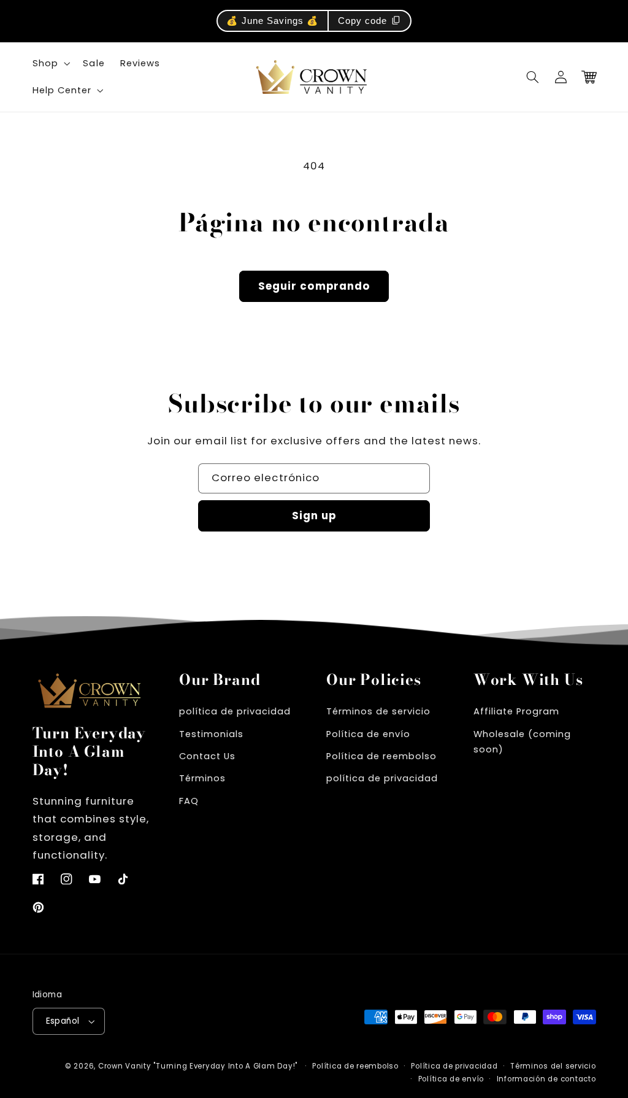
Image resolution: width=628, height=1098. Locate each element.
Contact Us (207, 756)
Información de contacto (546, 1079)
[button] (533, 77)
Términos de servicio (378, 711)
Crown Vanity (124, 1066)
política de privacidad (235, 711)
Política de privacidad (454, 1066)
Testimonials (211, 734)
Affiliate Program (516, 711)
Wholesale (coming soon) (522, 742)
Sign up (314, 515)
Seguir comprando (314, 286)
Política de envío (368, 734)
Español (63, 1021)
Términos (202, 778)
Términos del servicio (552, 1066)
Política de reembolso (381, 756)
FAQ (189, 801)
